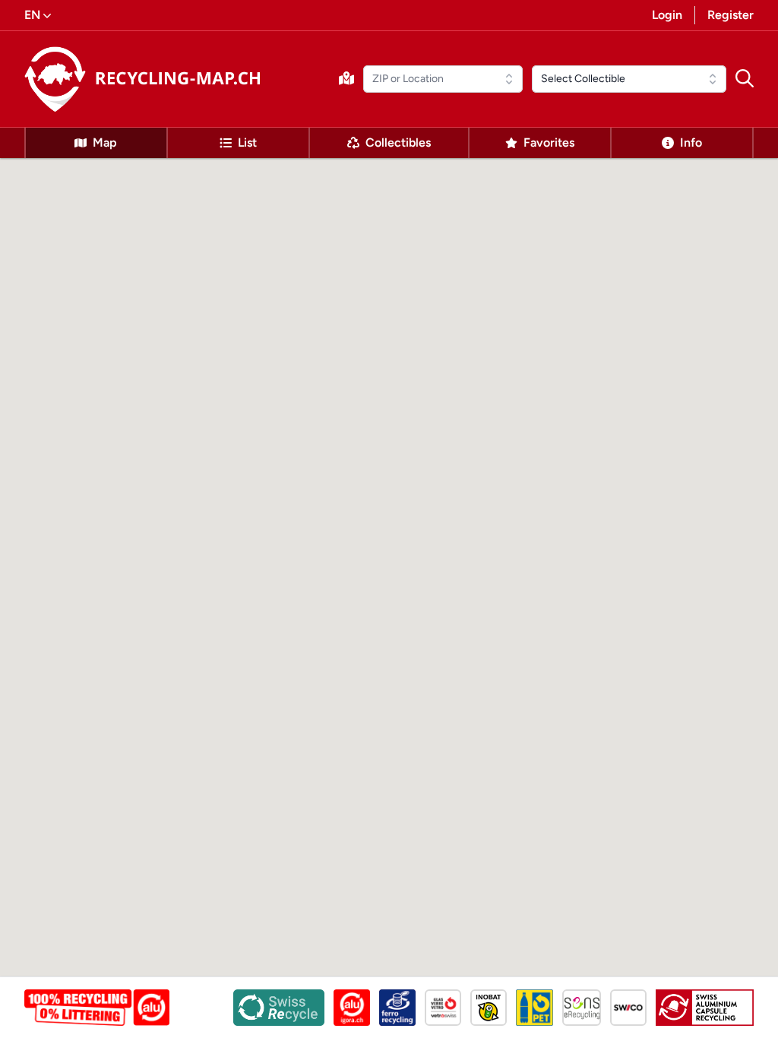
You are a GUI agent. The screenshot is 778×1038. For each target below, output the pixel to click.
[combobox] (443, 79)
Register (730, 15)
